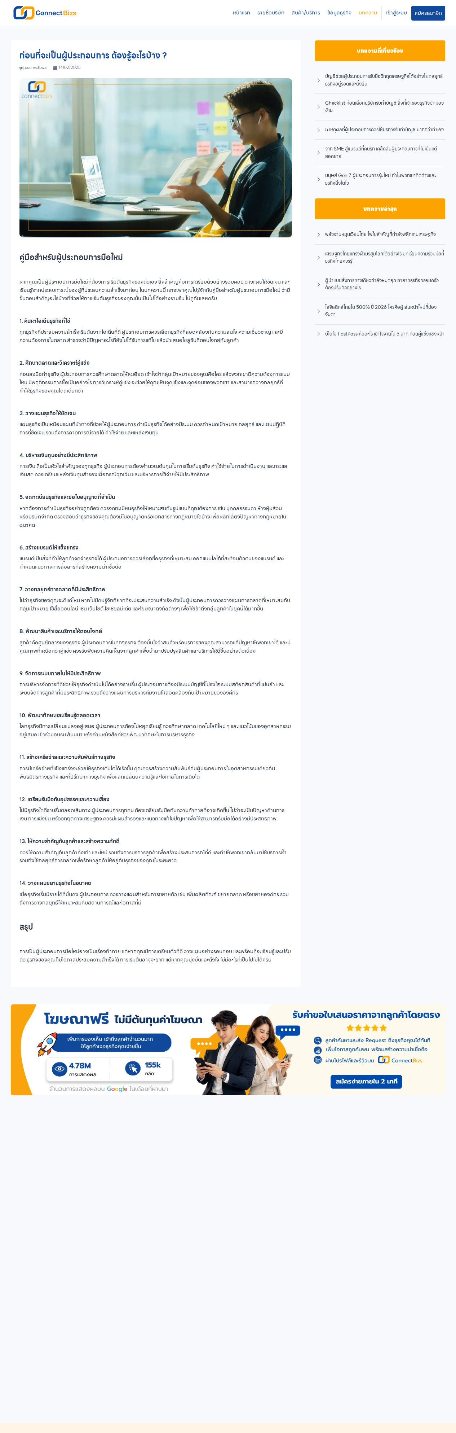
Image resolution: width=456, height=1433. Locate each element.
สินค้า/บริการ (306, 12)
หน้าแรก (241, 12)
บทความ (368, 12)
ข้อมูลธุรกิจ (339, 12)
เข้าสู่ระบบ (396, 12)
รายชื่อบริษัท (270, 12)
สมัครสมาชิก (428, 13)
